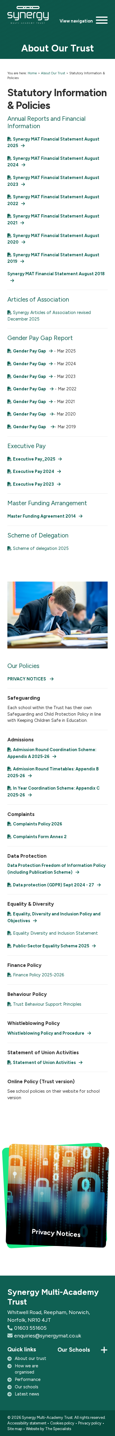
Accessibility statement (26, 1423)
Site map (14, 1429)
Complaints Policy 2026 (37, 824)
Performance (27, 1379)
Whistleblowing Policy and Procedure (45, 1033)
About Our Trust (53, 73)
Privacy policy (89, 1423)
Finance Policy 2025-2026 (38, 975)
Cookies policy (62, 1423)
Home (32, 73)
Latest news (27, 1394)
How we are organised (26, 1369)
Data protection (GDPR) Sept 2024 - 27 (53, 885)
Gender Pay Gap (29, 351)
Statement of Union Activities (44, 1062)
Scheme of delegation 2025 (41, 548)
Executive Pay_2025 (34, 459)
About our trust (30, 1358)
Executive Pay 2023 (33, 484)
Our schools (26, 1387)
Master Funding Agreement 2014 (41, 516)
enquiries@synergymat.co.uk (47, 1335)
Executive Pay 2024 (33, 471)
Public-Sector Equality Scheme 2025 (51, 946)
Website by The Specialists (48, 1429)
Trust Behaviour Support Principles (47, 1004)
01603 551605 (30, 1328)
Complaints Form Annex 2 (40, 836)
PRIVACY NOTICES (27, 679)
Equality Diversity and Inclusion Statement (55, 933)
